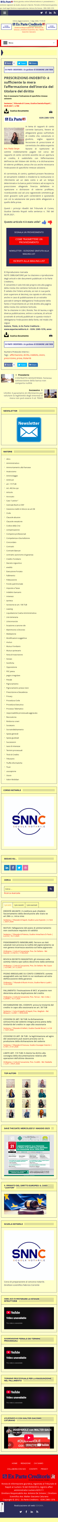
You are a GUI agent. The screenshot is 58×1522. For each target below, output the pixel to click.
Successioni (11, 742)
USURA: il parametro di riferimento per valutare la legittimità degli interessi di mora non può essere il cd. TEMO (23, 396)
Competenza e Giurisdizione (18, 538)
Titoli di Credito (12, 754)
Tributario (10, 758)
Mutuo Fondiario (13, 646)
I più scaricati (32, 905)
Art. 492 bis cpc (12, 488)
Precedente (23, 375)
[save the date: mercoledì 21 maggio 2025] (29, 1155)
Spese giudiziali (12, 738)
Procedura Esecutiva (14, 704)
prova (19, 358)
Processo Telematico (14, 708)
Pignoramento (12, 684)
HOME (14, 1463)
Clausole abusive (13, 517)
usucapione (11, 771)
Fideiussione (11, 579)
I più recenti (19, 905)
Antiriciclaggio (12, 475)
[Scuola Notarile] (29, 1255)
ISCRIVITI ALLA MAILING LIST (29, 261)
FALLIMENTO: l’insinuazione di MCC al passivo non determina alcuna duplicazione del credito (27, 991)
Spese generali (12, 733)
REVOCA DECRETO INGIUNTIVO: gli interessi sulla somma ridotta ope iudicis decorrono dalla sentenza (28, 960)
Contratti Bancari (13, 550)
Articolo (9, 492)
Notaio (9, 659)
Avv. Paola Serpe (11, 148)
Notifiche (10, 663)
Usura (8, 775)
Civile (8, 513)
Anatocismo (11, 471)
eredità (9, 567)
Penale (9, 679)
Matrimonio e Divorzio (15, 629)
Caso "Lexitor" (12, 500)
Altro (8, 459)
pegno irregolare (13, 675)
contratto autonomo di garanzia (19, 554)
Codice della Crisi (13, 525)
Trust (8, 767)
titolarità (27, 358)
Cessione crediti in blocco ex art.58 (20, 509)
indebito (34, 355)
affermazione (16, 355)
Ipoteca (9, 600)
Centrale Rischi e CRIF (15, 505)
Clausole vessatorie (14, 521)
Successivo (34, 390)
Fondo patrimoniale (14, 584)
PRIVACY (44, 1469)
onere (42, 355)
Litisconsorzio (12, 621)
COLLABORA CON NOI (16, 1469)
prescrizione (10, 358)
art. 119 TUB (11, 484)
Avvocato (10, 496)
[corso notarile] (29, 821)
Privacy (9, 696)
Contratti (10, 546)
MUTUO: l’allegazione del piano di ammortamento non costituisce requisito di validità (27, 929)
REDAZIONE (26, 1463)
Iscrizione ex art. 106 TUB (16, 604)
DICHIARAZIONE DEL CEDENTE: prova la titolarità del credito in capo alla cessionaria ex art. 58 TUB (28, 1006)
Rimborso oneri (12, 721)
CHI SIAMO (38, 1463)
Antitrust (10, 480)
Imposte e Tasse (13, 588)
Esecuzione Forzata (14, 571)
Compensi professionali (16, 534)
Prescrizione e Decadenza (16, 692)
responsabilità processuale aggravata (21, 713)
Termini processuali (14, 750)
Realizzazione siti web (24, 1505)
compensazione (13, 530)
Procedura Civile (13, 700)
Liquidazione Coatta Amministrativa (21, 613)
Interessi (10, 596)
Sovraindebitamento (15, 729)
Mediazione (11, 634)
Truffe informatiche (14, 763)
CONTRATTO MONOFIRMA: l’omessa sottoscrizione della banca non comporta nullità (33, 381)
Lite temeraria (12, 617)
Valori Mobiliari (12, 779)
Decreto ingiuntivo (14, 563)
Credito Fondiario (13, 559)
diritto (26, 355)
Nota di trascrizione (14, 654)
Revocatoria (11, 717)
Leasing (9, 609)
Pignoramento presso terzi (17, 688)
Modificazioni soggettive (16, 638)
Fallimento (10, 575)
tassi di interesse (13, 746)
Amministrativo (12, 463)
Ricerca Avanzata (12, 893)
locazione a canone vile (15, 625)
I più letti (7, 905)
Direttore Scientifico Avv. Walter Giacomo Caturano (32, 31)
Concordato (11, 542)
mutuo (9, 642)
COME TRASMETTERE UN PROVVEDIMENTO (29, 241)
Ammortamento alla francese (18, 467)
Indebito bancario (13, 592)
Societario (10, 725)
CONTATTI (33, 1469)
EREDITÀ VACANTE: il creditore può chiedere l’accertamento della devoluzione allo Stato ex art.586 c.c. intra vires (25, 913)
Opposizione (11, 667)
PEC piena (10, 671)
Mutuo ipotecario (13, 650)
